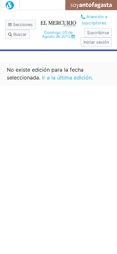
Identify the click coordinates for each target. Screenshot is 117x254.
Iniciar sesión (96, 42)
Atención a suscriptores (94, 19)
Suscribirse (98, 32)
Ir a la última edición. (67, 77)
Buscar (19, 34)
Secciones (22, 24)
